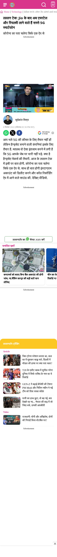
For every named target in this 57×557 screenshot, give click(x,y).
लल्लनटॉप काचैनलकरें (28, 239)
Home (6, 12)
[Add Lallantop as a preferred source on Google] (44, 132)
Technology (16, 12)
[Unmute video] (28, 98)
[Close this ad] (55, 543)
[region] (28, 552)
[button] (5, 5)
